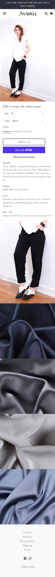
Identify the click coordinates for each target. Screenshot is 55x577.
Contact (27, 532)
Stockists (27, 536)
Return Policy (27, 541)
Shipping (7, 131)
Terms (27, 549)
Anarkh (31, 566)
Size (7, 113)
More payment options (24, 156)
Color (7, 120)
